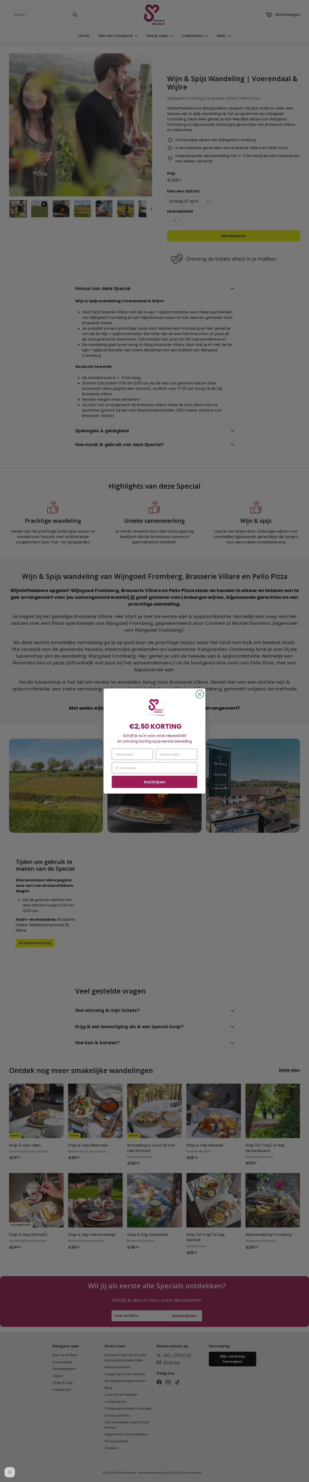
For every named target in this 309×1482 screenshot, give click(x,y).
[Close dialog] (200, 694)
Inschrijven (154, 781)
